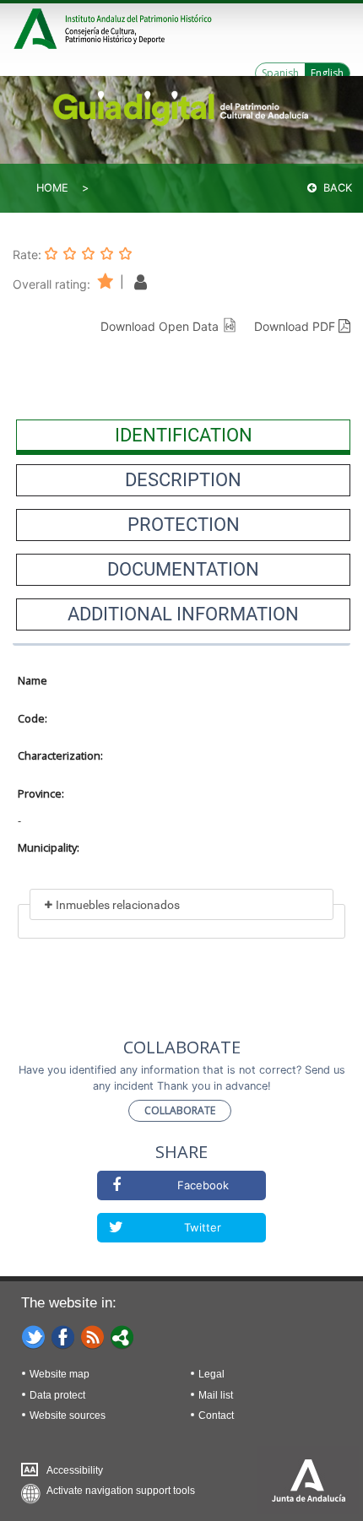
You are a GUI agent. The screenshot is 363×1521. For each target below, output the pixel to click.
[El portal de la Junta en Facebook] (63, 1336)
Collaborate (179, 1110)
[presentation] (183, 435)
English (327, 73)
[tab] (183, 435)
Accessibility (74, 1470)
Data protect (57, 1395)
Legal (211, 1374)
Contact (216, 1415)
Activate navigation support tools (120, 1491)
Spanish (280, 73)
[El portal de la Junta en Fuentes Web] (93, 1336)
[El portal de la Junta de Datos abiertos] (122, 1336)
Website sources (68, 1415)
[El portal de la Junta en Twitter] (33, 1336)
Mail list (215, 1395)
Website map (59, 1374)
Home (52, 187)
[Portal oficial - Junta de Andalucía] (38, 26)
